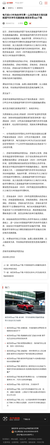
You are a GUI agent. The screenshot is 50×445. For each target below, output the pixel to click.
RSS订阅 (40, 442)
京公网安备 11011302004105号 (26, 431)
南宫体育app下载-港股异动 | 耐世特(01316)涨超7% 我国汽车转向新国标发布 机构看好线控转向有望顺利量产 (26, 369)
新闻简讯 (20, 8)
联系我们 (6, 439)
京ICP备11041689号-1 (25, 435)
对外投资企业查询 (35, 439)
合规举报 (15, 442)
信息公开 (23, 439)
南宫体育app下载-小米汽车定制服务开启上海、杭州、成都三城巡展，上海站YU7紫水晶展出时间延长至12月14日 (26, 392)
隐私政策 (32, 442)
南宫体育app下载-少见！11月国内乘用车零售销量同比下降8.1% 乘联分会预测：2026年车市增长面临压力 (26, 402)
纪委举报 (6, 442)
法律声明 (23, 442)
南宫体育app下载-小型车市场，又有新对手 (23, 384)
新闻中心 (11, 8)
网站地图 (14, 439)
